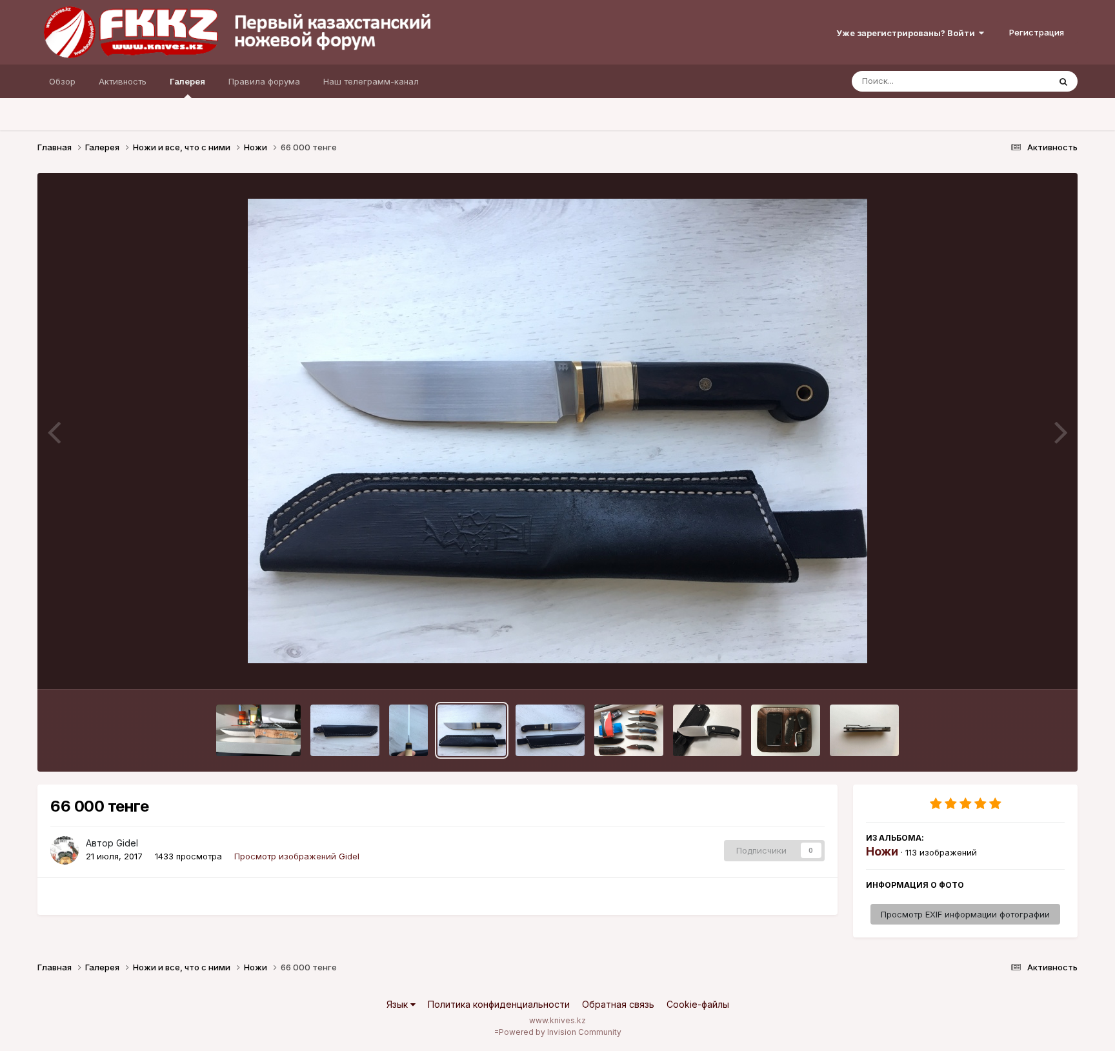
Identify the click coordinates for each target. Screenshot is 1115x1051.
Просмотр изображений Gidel (296, 856)
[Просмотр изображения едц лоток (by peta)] (785, 730)
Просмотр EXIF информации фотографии (965, 914)
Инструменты (1021, 666)
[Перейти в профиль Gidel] (64, 850)
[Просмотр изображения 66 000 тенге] (344, 730)
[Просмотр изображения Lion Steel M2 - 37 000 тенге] (707, 730)
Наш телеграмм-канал (371, 81)
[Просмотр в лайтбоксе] (557, 431)
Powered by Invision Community (560, 1032)
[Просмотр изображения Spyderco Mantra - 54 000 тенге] (864, 730)
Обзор (62, 81)
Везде (1020, 81)
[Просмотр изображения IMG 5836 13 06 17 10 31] (628, 730)
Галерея (187, 81)
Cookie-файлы (698, 1004)
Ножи (882, 851)
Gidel (127, 842)
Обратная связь (618, 1004)
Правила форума (264, 81)
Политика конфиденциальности (499, 1004)
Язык (398, 1004)
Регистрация (1036, 32)
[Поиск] (1063, 81)
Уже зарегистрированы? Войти (907, 33)
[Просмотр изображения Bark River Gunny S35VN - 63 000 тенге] (258, 730)
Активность (122, 81)
